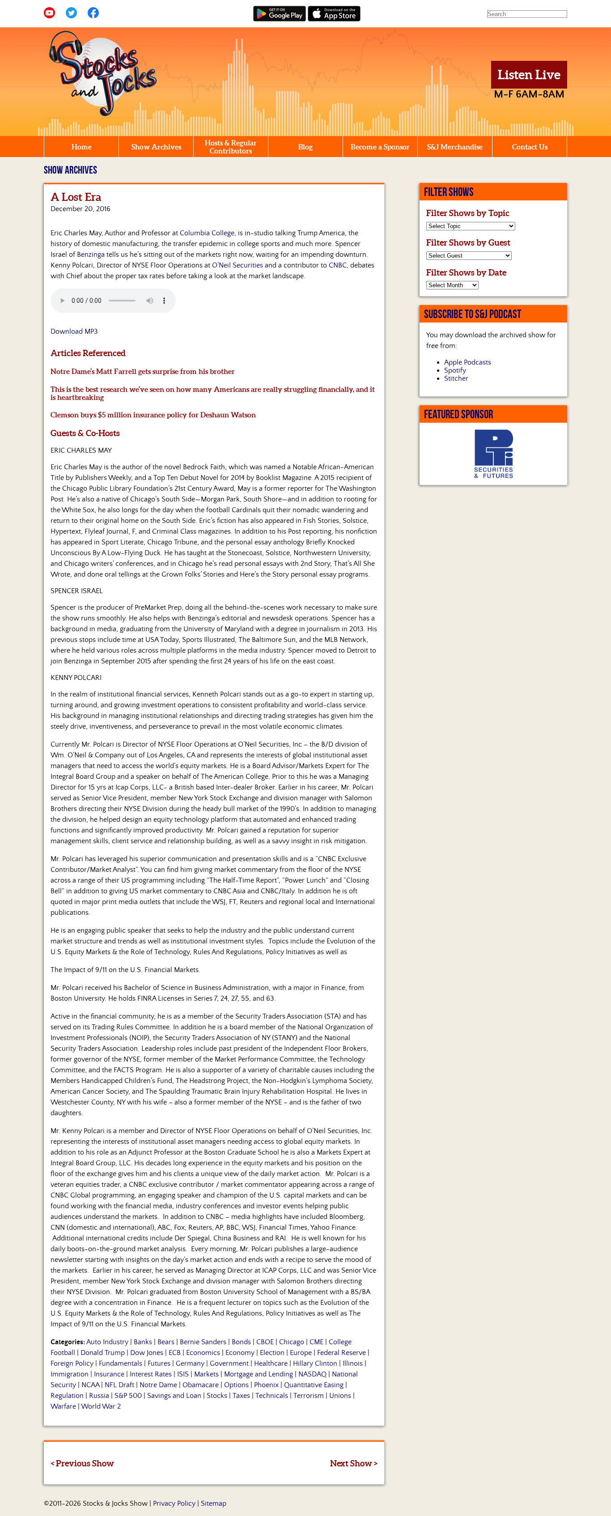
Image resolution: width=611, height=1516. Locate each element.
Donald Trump (103, 1353)
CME (316, 1342)
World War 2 (101, 1406)
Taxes (241, 1396)
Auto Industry (107, 1342)
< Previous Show (82, 1463)
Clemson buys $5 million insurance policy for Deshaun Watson (153, 415)
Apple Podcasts (467, 362)
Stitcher (456, 378)
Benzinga (91, 255)
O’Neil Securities (237, 265)
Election (272, 1353)
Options (236, 1385)
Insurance (109, 1374)
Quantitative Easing (314, 1385)
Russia (99, 1396)
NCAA (90, 1385)
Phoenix (266, 1385)
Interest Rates (151, 1374)
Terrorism (308, 1396)
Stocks (217, 1396)
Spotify (455, 370)
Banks (143, 1342)
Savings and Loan (174, 1396)
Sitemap (213, 1503)
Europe (301, 1353)
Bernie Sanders (203, 1342)
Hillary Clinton (315, 1363)
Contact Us (529, 147)
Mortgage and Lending (258, 1374)
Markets (206, 1374)
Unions (340, 1396)
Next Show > (354, 1463)
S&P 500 (128, 1396)
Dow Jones (146, 1353)
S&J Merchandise (455, 147)
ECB (175, 1353)
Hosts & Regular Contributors (231, 147)
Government (229, 1363)
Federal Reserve (341, 1353)
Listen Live (529, 75)
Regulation (67, 1396)
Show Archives (156, 147)
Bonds (241, 1342)
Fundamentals (120, 1363)
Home (82, 147)
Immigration (70, 1374)
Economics (203, 1353)
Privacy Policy (174, 1503)
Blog (305, 147)
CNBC (338, 265)
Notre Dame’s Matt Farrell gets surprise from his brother (143, 371)
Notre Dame (158, 1385)
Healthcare (271, 1363)
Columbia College (207, 233)
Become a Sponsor (380, 147)
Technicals (271, 1396)
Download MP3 (74, 331)
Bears (165, 1342)
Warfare (63, 1406)
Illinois (353, 1363)
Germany (190, 1363)
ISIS (183, 1374)
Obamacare (200, 1385)
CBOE (265, 1342)
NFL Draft (119, 1385)
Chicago (291, 1342)
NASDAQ (312, 1374)
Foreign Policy (72, 1363)
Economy (240, 1353)
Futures (159, 1363)
